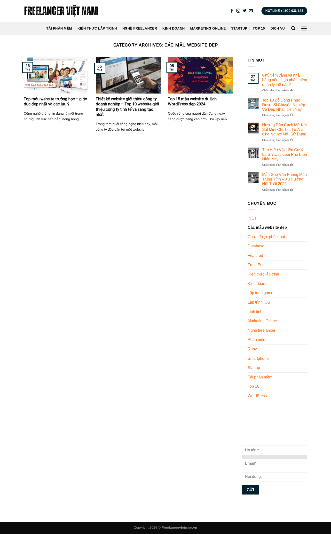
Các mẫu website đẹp (267, 228)
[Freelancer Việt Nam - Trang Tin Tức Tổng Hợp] (61, 11)
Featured (255, 255)
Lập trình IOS (259, 302)
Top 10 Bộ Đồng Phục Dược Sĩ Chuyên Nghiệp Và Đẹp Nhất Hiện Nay (283, 104)
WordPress (257, 396)
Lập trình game (260, 293)
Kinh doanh (173, 28)
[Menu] (304, 28)
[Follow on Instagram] (238, 11)
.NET (252, 218)
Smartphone (258, 358)
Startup (239, 28)
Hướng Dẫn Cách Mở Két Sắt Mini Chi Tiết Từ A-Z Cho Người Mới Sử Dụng (284, 129)
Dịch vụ (277, 28)
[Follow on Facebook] (232, 11)
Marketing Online (208, 28)
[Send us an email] (251, 11)
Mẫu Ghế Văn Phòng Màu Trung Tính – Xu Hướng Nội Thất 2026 (284, 179)
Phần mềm (257, 340)
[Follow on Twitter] (244, 11)
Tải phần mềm (59, 28)
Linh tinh (255, 312)
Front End (256, 265)
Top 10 (259, 28)
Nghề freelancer (139, 28)
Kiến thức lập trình (97, 28)
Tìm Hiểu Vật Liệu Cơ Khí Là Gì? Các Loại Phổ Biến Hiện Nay (284, 154)
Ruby (252, 349)
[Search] (293, 28)
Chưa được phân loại (266, 237)
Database (256, 246)
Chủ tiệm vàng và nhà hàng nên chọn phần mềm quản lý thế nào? (284, 79)
